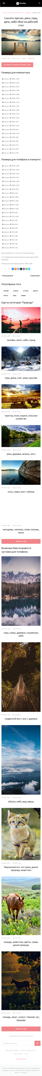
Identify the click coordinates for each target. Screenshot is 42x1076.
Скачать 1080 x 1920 (11, 185)
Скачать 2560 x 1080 (11, 94)
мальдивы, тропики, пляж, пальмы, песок (21, 531)
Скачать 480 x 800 (11, 228)
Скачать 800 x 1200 (11, 205)
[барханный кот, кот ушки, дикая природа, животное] (21, 834)
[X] (21, 269)
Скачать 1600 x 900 (11, 122)
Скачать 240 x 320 (11, 248)
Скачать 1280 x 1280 (11, 181)
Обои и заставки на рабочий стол (13, 12)
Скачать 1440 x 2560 (11, 174)
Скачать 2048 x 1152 (11, 102)
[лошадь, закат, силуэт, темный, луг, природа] (21, 980)
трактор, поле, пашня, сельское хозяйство (21, 417)
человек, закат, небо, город (21, 340)
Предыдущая (7, 276)
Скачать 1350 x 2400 (11, 170)
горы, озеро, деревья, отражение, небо (21, 634)
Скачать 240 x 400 (11, 244)
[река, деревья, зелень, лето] (21, 436)
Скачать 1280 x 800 (11, 141)
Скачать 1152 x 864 (11, 149)
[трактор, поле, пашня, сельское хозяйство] (21, 396)
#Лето (6, 295)
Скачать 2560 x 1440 (11, 90)
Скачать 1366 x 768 (11, 177)
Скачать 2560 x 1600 (11, 87)
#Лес (14, 295)
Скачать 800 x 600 (11, 212)
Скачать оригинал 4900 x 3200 (18, 65)
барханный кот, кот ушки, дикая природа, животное (21, 869)
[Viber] (24, 269)
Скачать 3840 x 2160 (11, 83)
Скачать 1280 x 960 (11, 137)
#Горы (24, 58)
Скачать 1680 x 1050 (11, 118)
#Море (35, 291)
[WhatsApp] (26, 269)
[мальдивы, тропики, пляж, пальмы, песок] (21, 510)
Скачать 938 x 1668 (11, 197)
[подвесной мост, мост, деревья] (21, 677)
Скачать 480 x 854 (11, 224)
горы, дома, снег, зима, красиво (21, 377)
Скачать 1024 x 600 (11, 189)
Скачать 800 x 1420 (11, 201)
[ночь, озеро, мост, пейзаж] (21, 472)
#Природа (31, 58)
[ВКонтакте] (13, 269)
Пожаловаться (21, 1059)
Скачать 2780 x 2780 (11, 166)
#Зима (23, 295)
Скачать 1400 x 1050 (11, 126)
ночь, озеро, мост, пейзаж (21, 491)
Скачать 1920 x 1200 (11, 106)
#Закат (16, 291)
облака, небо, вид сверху (21, 801)
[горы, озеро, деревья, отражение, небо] (21, 591)
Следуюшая (35, 276)
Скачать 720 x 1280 (11, 216)
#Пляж (6, 291)
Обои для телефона (12, 1050)
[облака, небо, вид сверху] (21, 760)
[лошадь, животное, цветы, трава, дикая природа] (21, 905)
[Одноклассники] (15, 269)
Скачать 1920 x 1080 (11, 110)
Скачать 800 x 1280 (11, 209)
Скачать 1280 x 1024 (11, 133)
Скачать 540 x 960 (11, 220)
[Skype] (29, 269)
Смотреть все (21, 541)
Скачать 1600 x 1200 (11, 114)
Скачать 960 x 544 (11, 193)
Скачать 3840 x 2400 (11, 79)
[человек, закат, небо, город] (21, 320)
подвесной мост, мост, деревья (21, 718)
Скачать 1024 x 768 (11, 153)
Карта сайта (18, 1054)
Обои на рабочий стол (29, 1050)
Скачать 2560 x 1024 (11, 98)
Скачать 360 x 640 (11, 232)
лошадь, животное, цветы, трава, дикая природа (21, 943)
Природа (28, 12)
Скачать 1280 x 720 (11, 145)
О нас (26, 1054)
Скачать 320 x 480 (11, 236)
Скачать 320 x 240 (11, 240)
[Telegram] (18, 269)
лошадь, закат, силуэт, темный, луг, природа (21, 1018)
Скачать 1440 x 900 (11, 129)
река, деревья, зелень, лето (21, 453)
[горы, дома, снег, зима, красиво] (21, 359)
